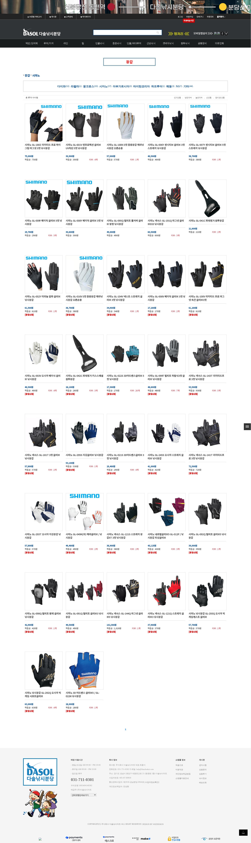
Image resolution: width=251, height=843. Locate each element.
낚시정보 (203, 778)
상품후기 (203, 774)
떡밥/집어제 (32, 43)
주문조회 (210, 16)
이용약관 (179, 769)
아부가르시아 (121, 86)
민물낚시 (99, 43)
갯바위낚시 (168, 43)
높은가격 (199, 97)
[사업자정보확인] (152, 782)
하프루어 (156, 86)
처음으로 (179, 765)
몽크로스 (88, 86)
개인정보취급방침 (183, 774)
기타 (186, 86)
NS (177, 86)
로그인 (180, 16)
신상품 (208, 97)
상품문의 (203, 769)
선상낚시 (151, 43)
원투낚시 (185, 43)
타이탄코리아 (141, 86)
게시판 (53, 16)
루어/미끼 (49, 43)
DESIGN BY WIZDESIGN (153, 824)
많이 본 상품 (220, 97)
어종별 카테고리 (35, 16)
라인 (66, 43)
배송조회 (203, 783)
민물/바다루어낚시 (134, 44)
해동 (169, 86)
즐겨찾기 (220, 16)
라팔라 (75, 86)
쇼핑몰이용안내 (182, 778)
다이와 (61, 86)
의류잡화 (219, 43)
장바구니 (200, 16)
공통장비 (202, 43)
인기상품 (177, 97)
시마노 (36, 75)
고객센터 (69, 16)
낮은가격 (188, 97)
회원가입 (189, 16)
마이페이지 (86, 16)
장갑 (27, 75)
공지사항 (203, 765)
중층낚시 (117, 43)
